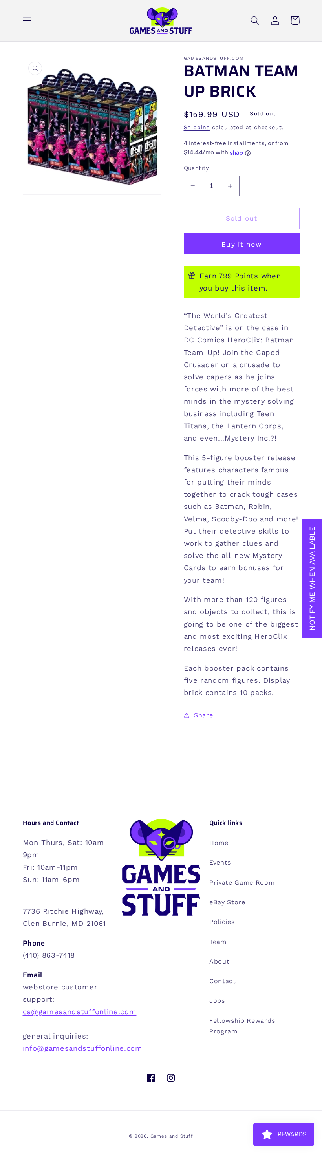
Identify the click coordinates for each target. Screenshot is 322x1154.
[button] (27, 21)
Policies (222, 921)
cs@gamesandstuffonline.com (80, 1012)
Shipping (197, 127)
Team (218, 942)
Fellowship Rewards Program (242, 1026)
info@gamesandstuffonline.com (83, 1048)
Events (220, 862)
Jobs (217, 1000)
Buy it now (241, 244)
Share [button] (203, 715)
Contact (222, 981)
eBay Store (227, 902)
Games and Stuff (171, 1136)
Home (219, 843)
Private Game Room (242, 882)
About (219, 961)
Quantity (196, 168)
